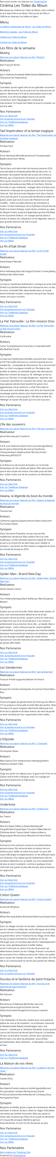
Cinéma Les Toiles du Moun (13, 37)
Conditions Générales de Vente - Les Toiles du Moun (25, 26)
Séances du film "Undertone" (34, 808)
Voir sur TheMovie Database (14, 122)
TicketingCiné (40, 1)
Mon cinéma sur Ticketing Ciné (15, 1152)
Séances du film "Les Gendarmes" (36, 671)
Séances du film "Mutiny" (32, 57)
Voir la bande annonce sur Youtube (17, 119)
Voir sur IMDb (7, 125)
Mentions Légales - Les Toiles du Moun (19, 31)
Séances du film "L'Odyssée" (34, 743)
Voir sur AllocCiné (8, 115)
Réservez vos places (10, 57)
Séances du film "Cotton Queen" (36, 899)
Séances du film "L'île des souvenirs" (38, 428)
